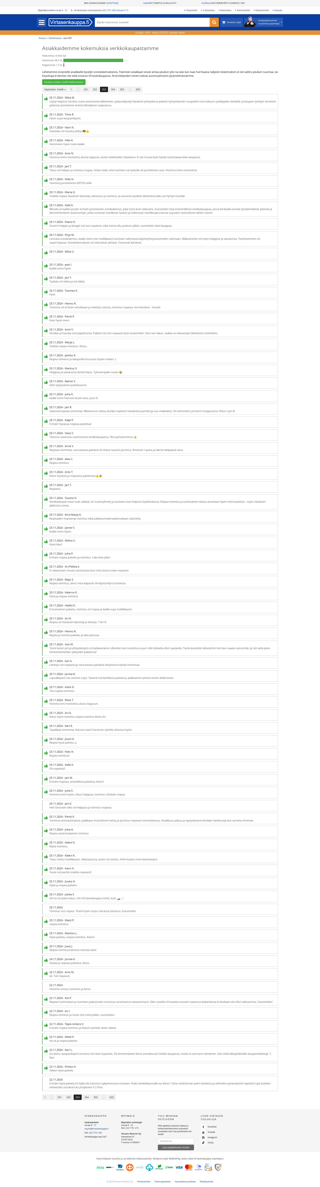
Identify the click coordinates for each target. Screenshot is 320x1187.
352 (95, 89)
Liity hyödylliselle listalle (175, 1147)
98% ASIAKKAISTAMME (101, 3)
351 (86, 89)
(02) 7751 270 (132, 1128)
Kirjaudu (278, 10)
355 (122, 89)
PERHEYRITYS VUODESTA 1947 (223, 3)
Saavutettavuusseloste (185, 1181)
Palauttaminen (262, 10)
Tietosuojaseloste (162, 1181)
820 (138, 89)
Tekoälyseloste (206, 1181)
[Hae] (214, 22)
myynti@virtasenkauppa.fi (96, 1128)
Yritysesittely (209, 10)
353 (104, 89)
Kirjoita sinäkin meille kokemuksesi (63, 82)
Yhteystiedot (191, 10)
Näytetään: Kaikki (54, 89)
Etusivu (42, 38)
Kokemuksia (225, 10)
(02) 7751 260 (95, 1132)
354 (113, 89)
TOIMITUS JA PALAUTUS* (159, 3)
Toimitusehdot (243, 10)
